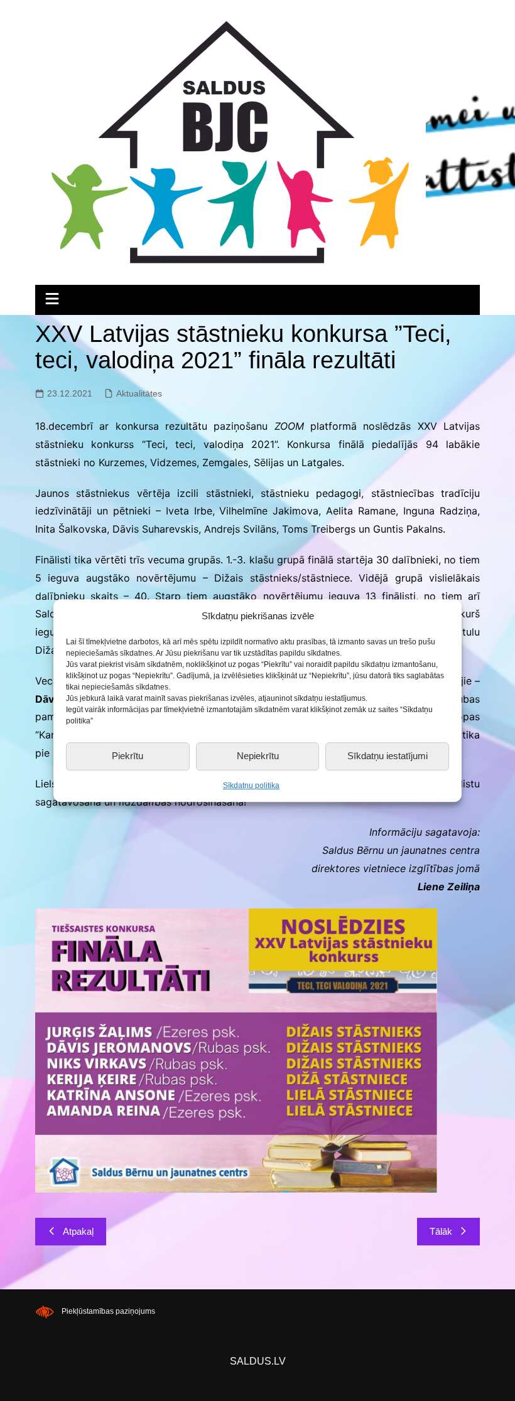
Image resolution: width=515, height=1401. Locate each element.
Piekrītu (127, 755)
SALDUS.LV (258, 1361)
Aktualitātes (139, 393)
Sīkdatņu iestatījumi (387, 755)
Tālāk (441, 1231)
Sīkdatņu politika (251, 785)
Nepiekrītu (258, 755)
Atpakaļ (78, 1231)
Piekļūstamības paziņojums (108, 1311)
